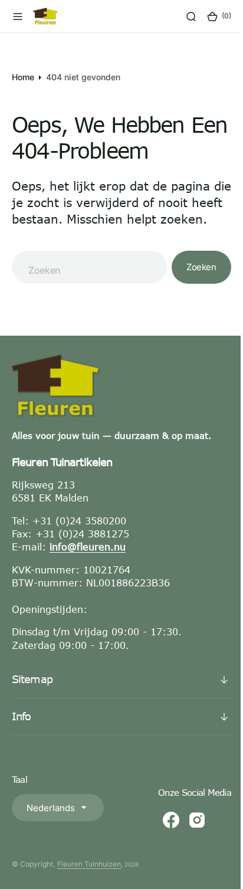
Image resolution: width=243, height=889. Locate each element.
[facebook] (162, 836)
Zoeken (192, 283)
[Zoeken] (182, 16)
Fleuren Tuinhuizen (89, 880)
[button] (18, 16)
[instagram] (188, 836)
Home (23, 77)
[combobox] (85, 283)
